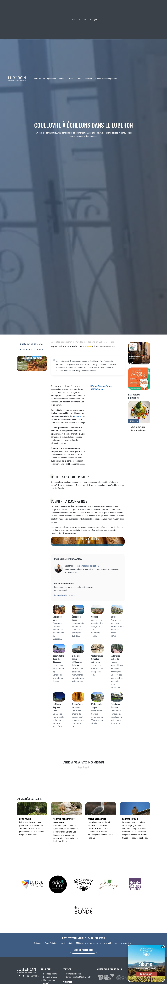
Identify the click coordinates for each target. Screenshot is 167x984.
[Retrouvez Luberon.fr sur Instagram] (27, 976)
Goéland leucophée (97, 819)
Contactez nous (73, 974)
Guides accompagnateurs (106, 79)
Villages (93, 20)
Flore (79, 79)
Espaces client (50, 974)
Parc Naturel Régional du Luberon (49, 79)
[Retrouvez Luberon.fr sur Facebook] (18, 976)
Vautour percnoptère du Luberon (64, 821)
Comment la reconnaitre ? (32, 350)
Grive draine (25, 819)
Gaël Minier (70, 566)
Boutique (82, 20)
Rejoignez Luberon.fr (83, 950)
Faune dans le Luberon (64, 595)
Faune (70, 79)
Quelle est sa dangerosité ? (32, 344)
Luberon (68, 342)
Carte (72, 20)
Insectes (88, 79)
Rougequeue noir (130, 819)
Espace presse (50, 977)
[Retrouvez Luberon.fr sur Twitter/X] (22, 976)
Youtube (32, 976)
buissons (76, 416)
